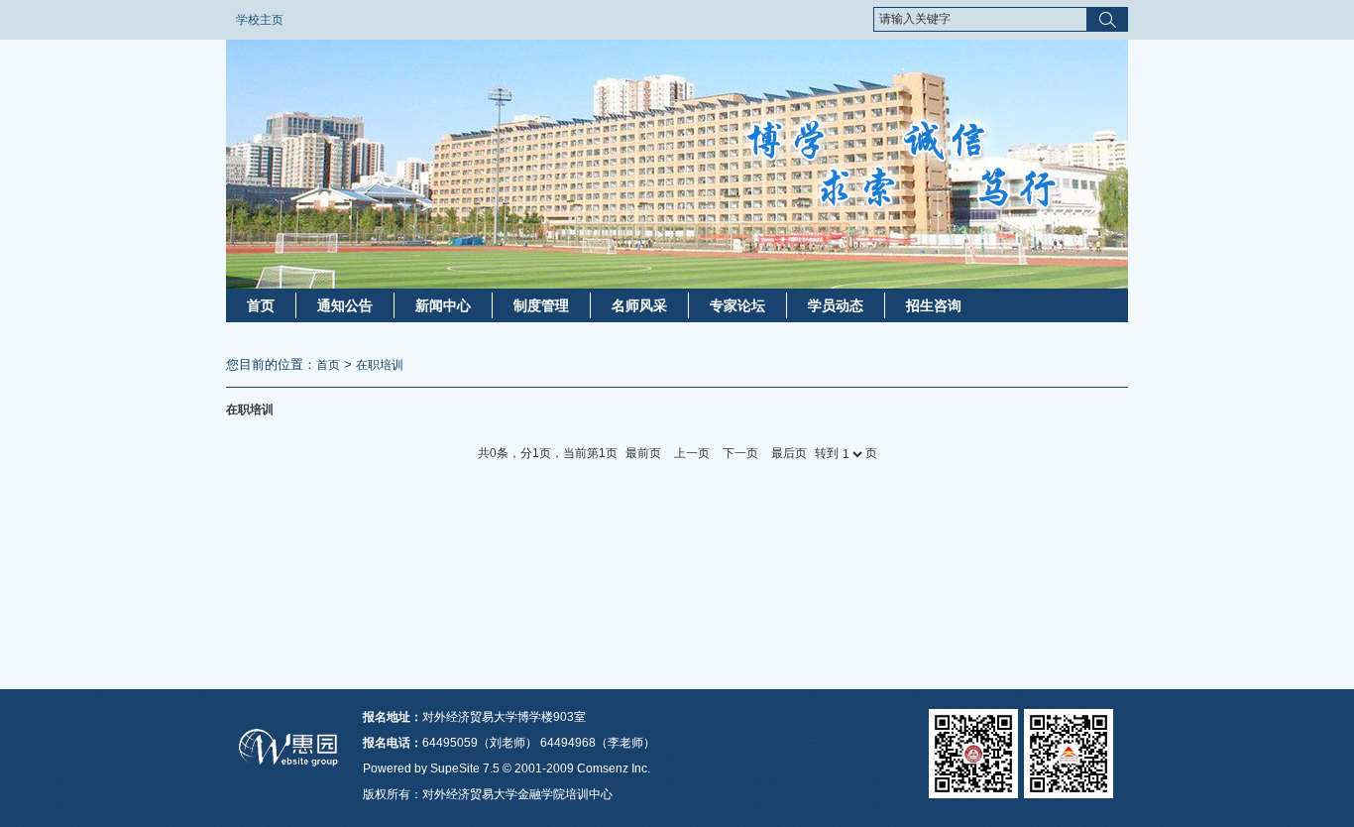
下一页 (740, 453)
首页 (261, 305)
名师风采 (639, 305)
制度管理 (541, 305)
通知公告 (345, 305)
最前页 (643, 453)
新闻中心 (443, 305)
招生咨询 (933, 305)
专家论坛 (737, 305)
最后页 (789, 453)
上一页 (692, 453)
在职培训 (379, 365)
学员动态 (835, 305)
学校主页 (259, 20)
